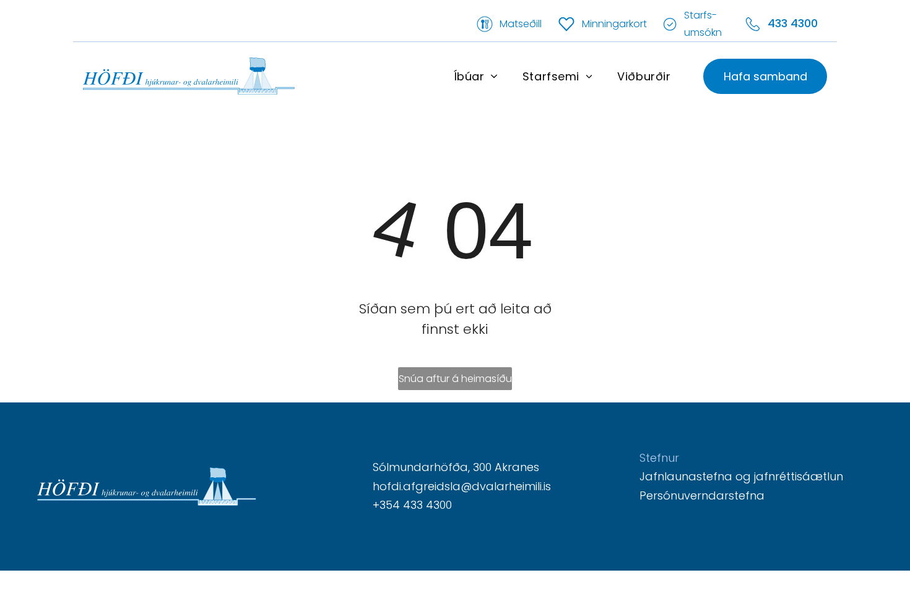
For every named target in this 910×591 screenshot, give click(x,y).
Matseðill (521, 24)
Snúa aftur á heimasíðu (455, 379)
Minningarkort (614, 24)
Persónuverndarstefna (702, 495)
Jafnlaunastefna (685, 476)
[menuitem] (475, 76)
